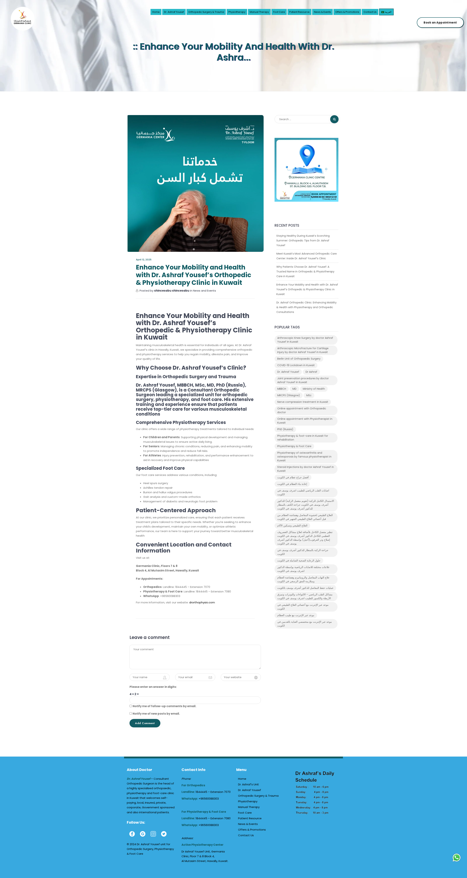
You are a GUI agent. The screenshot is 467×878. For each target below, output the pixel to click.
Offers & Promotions (347, 11)
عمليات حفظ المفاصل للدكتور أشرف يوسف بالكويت (305, 588)
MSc (309, 395)
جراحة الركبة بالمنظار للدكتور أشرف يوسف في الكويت (302, 552)
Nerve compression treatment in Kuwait (302, 402)
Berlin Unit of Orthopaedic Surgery (299, 358)
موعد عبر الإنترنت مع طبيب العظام (295, 615)
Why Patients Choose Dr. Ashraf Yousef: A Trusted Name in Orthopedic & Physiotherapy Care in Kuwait (305, 271)
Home (156, 11)
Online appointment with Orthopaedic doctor (301, 410)
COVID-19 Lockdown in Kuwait (296, 365)
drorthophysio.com (202, 602)
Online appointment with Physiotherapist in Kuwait (304, 421)
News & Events (322, 11)
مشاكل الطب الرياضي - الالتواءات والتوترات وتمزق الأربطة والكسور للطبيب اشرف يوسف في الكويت (305, 596)
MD (294, 389)
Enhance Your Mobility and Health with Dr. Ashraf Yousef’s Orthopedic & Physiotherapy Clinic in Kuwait (307, 289)
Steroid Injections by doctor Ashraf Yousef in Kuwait (305, 469)
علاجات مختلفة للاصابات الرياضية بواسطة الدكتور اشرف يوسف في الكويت (303, 569)
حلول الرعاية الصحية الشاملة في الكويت (299, 560)
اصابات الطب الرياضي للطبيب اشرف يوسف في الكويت (303, 492)
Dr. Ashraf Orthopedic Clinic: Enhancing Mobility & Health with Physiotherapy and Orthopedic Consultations (306, 307)
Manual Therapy (259, 11)
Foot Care (279, 11)
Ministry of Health (314, 389)
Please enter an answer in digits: (153, 687)
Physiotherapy (236, 11)
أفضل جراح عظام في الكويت (293, 477)
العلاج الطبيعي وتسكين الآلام (292, 525)
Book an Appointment (440, 22)
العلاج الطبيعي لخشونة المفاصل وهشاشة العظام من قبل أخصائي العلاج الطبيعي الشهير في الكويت (305, 517)
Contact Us (370, 11)
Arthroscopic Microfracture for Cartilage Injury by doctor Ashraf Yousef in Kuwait (303, 350)
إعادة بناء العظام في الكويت (292, 484)
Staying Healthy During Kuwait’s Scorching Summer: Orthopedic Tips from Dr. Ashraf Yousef (303, 240)
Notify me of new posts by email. (156, 714)
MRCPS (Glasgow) (288, 395)
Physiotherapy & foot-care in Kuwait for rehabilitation (302, 437)
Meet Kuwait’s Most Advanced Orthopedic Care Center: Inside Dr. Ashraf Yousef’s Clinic (306, 256)
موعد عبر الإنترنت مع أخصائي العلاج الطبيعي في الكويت (303, 606)
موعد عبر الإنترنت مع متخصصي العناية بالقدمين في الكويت (304, 623)
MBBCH (281, 389)
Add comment (145, 723)
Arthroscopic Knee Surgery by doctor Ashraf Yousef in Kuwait (305, 340)
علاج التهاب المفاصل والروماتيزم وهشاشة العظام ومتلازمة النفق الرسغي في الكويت (303, 579)
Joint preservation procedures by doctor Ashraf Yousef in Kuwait (303, 380)
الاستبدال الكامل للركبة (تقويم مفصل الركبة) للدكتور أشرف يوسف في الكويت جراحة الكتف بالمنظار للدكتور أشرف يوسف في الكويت (305, 504)
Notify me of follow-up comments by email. (164, 706)
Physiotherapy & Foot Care (294, 446)
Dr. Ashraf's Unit (248, 784)
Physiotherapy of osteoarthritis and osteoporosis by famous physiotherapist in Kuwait (304, 456)
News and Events (204, 290)
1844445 (202, 792)
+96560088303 (209, 799)
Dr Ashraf (311, 372)
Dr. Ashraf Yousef (174, 11)
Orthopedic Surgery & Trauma (206, 11)
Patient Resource (299, 11)
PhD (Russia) (285, 429)
